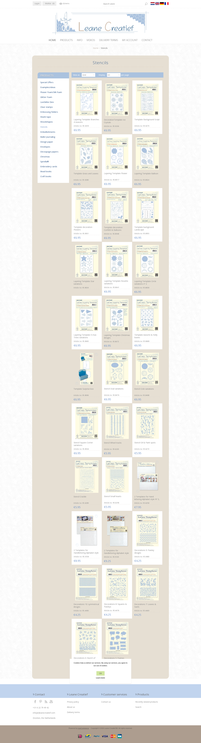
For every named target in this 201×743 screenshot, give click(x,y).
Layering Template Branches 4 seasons (86, 120)
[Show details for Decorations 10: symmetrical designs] (86, 584)
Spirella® (44, 161)
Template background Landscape (144, 228)
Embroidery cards (48, 166)
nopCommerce (83, 728)
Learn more (100, 678)
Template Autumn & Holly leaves (145, 336)
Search (138, 707)
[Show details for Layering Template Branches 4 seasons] (86, 99)
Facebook (35, 701)
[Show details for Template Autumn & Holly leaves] (147, 315)
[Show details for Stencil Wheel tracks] (117, 423)
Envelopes (45, 146)
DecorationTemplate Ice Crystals (115, 121)
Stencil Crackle (80, 496)
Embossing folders (49, 111)
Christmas (45, 156)
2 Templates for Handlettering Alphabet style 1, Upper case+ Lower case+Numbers (86, 554)
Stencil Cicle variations (144, 389)
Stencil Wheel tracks (113, 442)
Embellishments (47, 132)
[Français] (166, 3)
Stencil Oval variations (113, 388)
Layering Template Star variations (84, 282)
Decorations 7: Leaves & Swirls (145, 605)
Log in (37, 3)
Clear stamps (46, 107)
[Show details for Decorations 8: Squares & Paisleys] (117, 584)
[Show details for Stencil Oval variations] (117, 369)
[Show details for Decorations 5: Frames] (117, 638)
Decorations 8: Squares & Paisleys (115, 605)
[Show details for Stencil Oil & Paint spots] (147, 422)
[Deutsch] (162, 3)
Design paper (46, 141)
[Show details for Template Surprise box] (86, 369)
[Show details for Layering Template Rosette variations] (117, 261)
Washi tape (45, 116)
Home (95, 48)
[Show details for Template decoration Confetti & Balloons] (117, 207)
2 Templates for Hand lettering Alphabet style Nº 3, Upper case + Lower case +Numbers (146, 500)
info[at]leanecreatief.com (44, 712)
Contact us (106, 702)
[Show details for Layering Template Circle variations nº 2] (147, 261)
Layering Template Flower (115, 173)
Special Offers (46, 82)
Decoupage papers (49, 151)
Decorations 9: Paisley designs (144, 551)
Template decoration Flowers (83, 228)
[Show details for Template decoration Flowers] (86, 207)
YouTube (51, 701)
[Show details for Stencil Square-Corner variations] (86, 422)
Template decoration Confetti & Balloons (113, 228)
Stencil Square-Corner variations (83, 443)
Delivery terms (73, 712)
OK (100, 673)
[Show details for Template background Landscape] (147, 207)
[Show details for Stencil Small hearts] (117, 476)
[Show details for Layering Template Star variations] (86, 261)
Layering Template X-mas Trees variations (85, 336)
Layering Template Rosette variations (116, 282)
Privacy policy (73, 702)
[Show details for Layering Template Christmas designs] (117, 315)
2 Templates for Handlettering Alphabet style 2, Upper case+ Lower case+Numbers (116, 554)
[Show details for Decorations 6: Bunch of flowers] (86, 638)
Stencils (43, 126)
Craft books (45, 176)
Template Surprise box (84, 389)
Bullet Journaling (47, 136)
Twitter (41, 701)
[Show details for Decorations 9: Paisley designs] (147, 530)
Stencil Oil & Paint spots (145, 442)
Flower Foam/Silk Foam (51, 92)
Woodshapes (46, 121)
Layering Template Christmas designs (117, 336)
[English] (157, 3)
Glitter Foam (46, 97)
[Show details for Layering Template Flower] (117, 153)
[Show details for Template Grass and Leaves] (86, 154)
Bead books (46, 171)
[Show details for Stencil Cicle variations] (147, 369)
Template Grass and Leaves (86, 173)
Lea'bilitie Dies (47, 102)
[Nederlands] (152, 3)
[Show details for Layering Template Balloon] (147, 154)
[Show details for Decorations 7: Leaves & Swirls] (147, 584)
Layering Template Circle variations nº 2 (145, 282)
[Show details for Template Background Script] (147, 99)
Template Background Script (147, 119)
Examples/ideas (47, 87)
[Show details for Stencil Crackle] (86, 477)
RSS (46, 701)
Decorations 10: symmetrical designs (86, 605)
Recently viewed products (146, 702)
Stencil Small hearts (112, 496)
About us (71, 707)
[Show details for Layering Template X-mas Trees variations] (86, 315)
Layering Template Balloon (146, 173)
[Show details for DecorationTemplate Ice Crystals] (117, 100)
